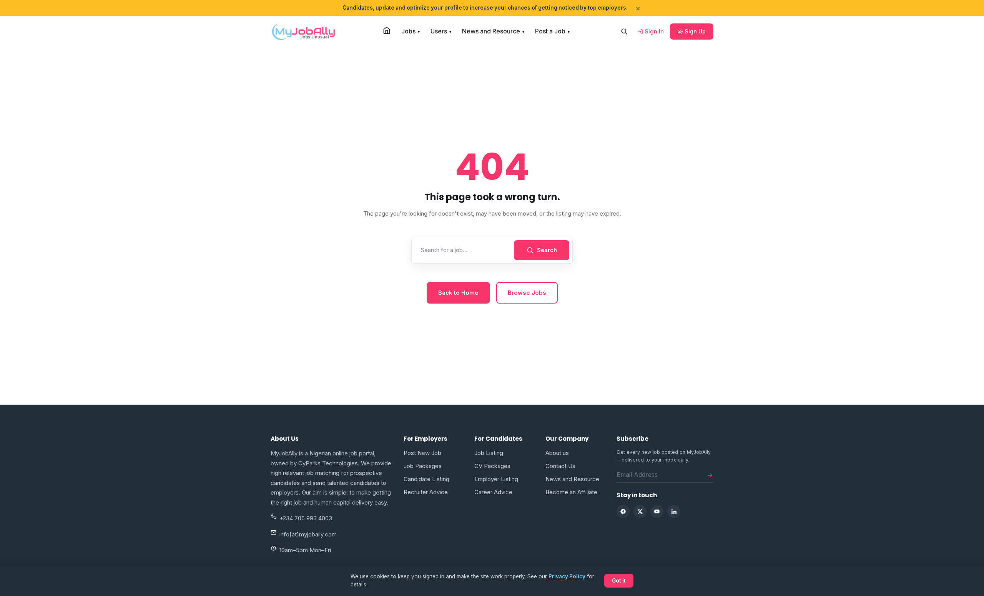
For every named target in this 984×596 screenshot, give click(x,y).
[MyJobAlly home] (303, 32)
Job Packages (423, 466)
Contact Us (560, 466)
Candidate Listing (426, 479)
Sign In (653, 31)
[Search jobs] (624, 31)
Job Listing (488, 453)
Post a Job (552, 31)
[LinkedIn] (673, 511)
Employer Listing (496, 479)
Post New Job (422, 453)
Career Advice (493, 492)
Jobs (410, 31)
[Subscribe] (709, 474)
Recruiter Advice (426, 492)
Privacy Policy (567, 576)
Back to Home (458, 292)
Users (440, 31)
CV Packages (492, 466)
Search (547, 250)
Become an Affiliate (571, 492)
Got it (619, 581)
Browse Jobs (527, 292)
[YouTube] (656, 511)
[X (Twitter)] (640, 511)
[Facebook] (623, 511)
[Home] (387, 30)
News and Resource (493, 31)
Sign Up (694, 31)
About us (557, 453)
